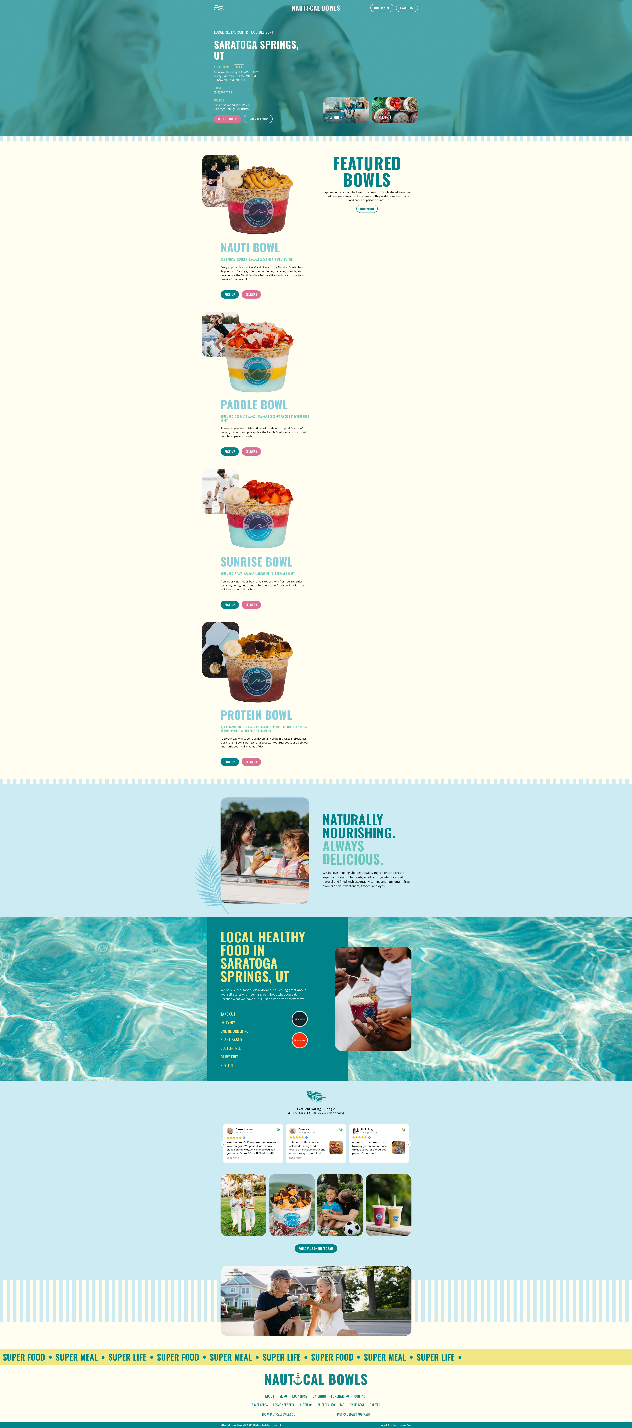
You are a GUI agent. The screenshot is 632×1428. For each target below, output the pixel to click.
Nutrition (306, 1405)
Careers (375, 1405)
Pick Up (229, 294)
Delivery (251, 294)
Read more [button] (233, 1157)
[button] (408, 1143)
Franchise (407, 8)
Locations (299, 1396)
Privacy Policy (405, 1425)
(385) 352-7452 (223, 92)
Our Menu (367, 209)
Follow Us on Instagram (316, 1248)
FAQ (342, 1405)
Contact (360, 1396)
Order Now (382, 8)
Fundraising (340, 1396)
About (269, 1396)
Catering (319, 1396)
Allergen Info (326, 1405)
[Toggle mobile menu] (219, 8)
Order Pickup (227, 119)
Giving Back (357, 1405)
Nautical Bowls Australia (353, 1414)
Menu (283, 1396)
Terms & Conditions (388, 1425)
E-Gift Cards (260, 1405)
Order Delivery (258, 119)
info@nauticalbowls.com (278, 1414)
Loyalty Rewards (284, 1405)
